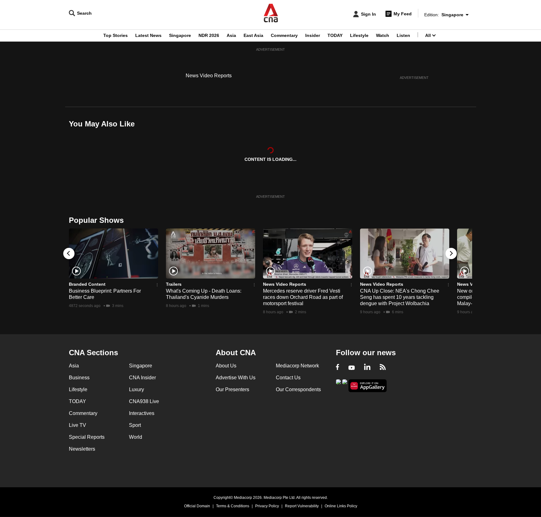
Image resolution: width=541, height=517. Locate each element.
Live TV (77, 425)
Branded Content (87, 284)
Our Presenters (232, 389)
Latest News (148, 35)
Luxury (136, 389)
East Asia (253, 35)
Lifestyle (359, 35)
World (135, 437)
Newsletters (82, 449)
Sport (135, 425)
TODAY (335, 35)
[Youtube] (351, 367)
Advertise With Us (235, 377)
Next (451, 253)
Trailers (174, 284)
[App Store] (344, 385)
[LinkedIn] (367, 367)
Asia (231, 35)
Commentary (284, 35)
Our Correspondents (298, 389)
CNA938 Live (144, 401)
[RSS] (383, 367)
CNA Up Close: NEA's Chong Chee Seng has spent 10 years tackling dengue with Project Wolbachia (399, 297)
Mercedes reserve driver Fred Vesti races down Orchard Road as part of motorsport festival (303, 297)
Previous (69, 253)
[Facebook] (337, 367)
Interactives (141, 413)
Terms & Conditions (232, 506)
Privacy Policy (267, 506)
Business (79, 377)
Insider (312, 35)
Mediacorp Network (297, 365)
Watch (382, 35)
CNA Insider (142, 377)
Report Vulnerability (302, 506)
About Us (226, 365)
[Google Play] (338, 385)
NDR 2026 (208, 35)
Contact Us (288, 377)
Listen (403, 35)
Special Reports (87, 437)
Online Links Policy (341, 506)
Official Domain (197, 506)
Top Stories (115, 35)
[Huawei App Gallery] (367, 385)
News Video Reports (209, 75)
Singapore (180, 35)
